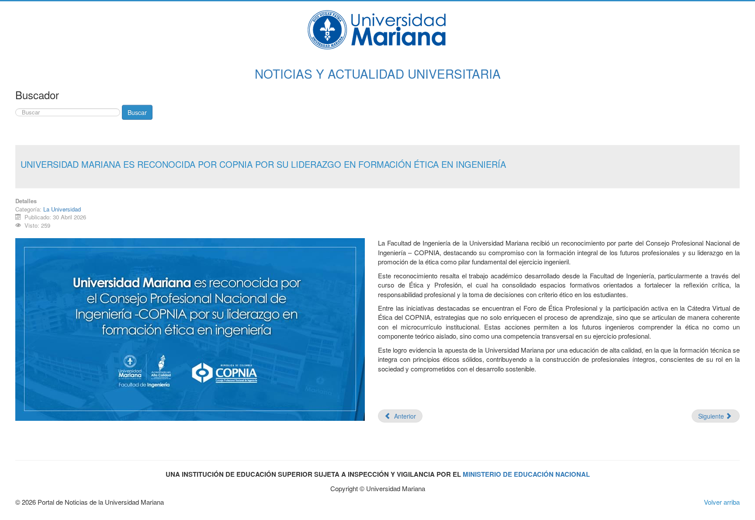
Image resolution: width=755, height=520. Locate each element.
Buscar (137, 112)
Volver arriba (722, 501)
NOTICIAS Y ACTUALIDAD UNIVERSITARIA (378, 73)
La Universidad (62, 209)
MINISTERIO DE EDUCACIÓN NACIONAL (526, 474)
